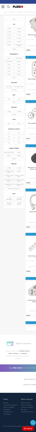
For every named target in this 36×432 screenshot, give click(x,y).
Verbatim (19, 74)
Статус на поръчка (26, 405)
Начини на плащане (27, 407)
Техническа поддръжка (10, 405)
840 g (19, 123)
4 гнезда (19, 31)
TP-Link (19, 68)
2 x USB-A (19, 168)
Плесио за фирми (8, 407)
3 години (14, 114)
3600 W (19, 155)
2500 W (19, 152)
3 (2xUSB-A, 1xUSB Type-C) (19, 176)
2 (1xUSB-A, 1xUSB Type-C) (9, 172)
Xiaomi (14, 77)
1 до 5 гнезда (9, 86)
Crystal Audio (9, 61)
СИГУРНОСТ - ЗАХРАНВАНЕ (23, 12)
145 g (9, 123)
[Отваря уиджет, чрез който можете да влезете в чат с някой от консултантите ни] (28, 428)
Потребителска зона (27, 412)
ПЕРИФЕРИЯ (11, 12)
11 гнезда (9, 41)
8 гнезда (9, 38)
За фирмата (6, 409)
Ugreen (9, 74)
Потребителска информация (8, 413)
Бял (9, 99)
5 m (9, 143)
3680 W (14, 159)
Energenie (19, 61)
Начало (5, 12)
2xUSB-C (19, 171)
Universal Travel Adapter (19, 45)
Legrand (19, 64)
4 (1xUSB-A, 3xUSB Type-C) (9, 185)
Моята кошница (25, 403)
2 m (19, 136)
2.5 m (9, 139)
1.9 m (9, 136)
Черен (14, 102)
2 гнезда (19, 28)
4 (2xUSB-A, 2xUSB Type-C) (18, 180)
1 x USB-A (9, 168)
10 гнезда (19, 38)
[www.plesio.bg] (18, 7)
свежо (14, 19)
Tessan (9, 71)
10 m (19, 143)
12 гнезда (19, 41)
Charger (9, 44)
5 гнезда (9, 35)
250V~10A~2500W (9, 152)
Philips (9, 68)
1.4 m (9, 133)
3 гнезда (9, 31)
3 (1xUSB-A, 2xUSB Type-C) (9, 176)
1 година (9, 111)
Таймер (14, 49)
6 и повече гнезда (19, 86)
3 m (19, 139)
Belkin (9, 58)
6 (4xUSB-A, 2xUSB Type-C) (14, 188)
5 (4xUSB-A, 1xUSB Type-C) (19, 185)
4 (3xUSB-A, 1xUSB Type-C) (9, 180)
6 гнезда (19, 35)
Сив (19, 99)
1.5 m (19, 133)
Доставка (24, 409)
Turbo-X (19, 71)
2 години (19, 111)
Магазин (5, 403)
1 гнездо (9, 28)
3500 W (9, 155)
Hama (9, 64)
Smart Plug (14, 90)
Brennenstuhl (19, 58)
